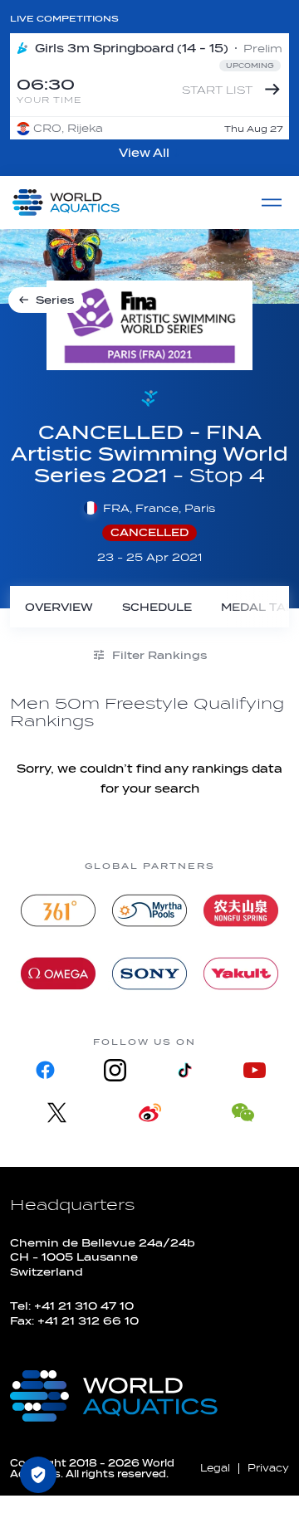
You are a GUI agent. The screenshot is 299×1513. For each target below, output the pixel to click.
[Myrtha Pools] (149, 910)
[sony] (149, 973)
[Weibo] (149, 1112)
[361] (58, 910)
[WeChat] (242, 1112)
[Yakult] (240, 973)
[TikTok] (184, 1070)
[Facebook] (45, 1070)
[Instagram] (115, 1070)
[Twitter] (56, 1112)
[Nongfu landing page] (240, 910)
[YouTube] (254, 1070)
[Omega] (58, 973)
